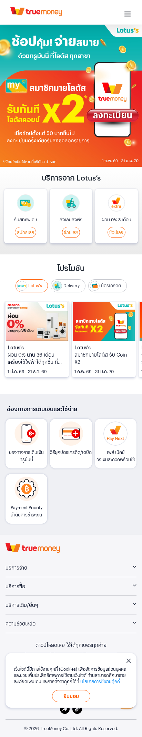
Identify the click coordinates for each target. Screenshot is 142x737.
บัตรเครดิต (111, 285)
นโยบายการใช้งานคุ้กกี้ (100, 681)
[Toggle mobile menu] (128, 14)
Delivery (71, 285)
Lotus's (35, 285)
